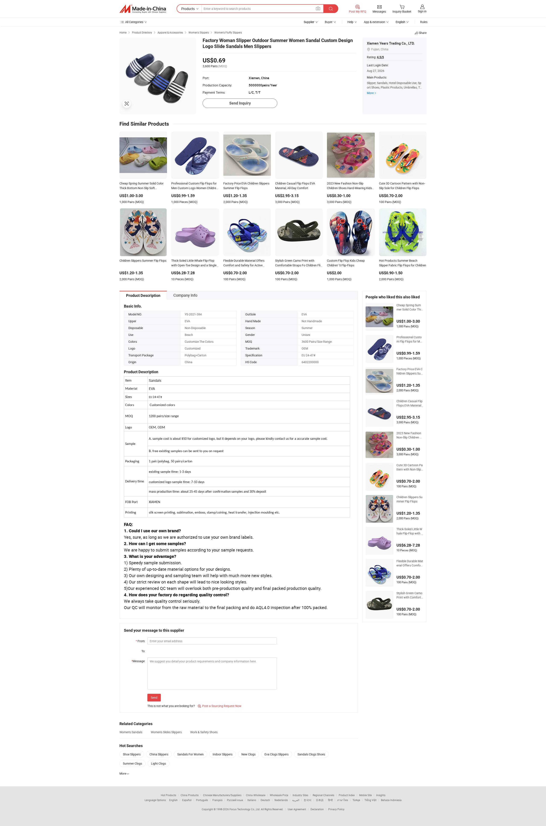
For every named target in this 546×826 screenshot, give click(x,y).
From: (140, 641)
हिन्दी (330, 800)
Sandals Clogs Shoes (311, 754)
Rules (423, 22)
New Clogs (248, 754)
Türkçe (356, 800)
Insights (380, 795)
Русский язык (235, 800)
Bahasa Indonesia (391, 800)
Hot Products (168, 795)
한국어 (307, 800)
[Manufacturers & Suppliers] (142, 8)
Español (187, 800)
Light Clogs (158, 763)
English (173, 800)
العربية (295, 800)
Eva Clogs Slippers (276, 754)
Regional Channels (323, 795)
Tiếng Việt (370, 800)
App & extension (374, 22)
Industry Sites (300, 795)
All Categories (134, 22)
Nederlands (281, 800)
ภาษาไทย (342, 800)
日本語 (320, 800)
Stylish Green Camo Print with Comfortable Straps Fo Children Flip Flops (409, 595)
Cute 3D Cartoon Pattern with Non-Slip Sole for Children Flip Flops (409, 467)
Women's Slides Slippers (166, 732)
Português (202, 800)
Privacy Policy (336, 809)
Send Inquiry (240, 103)
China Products (190, 795)
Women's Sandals (130, 732)
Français (217, 800)
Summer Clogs (132, 763)
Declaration (317, 809)
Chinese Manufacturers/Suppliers (222, 795)
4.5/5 (380, 57)
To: (143, 651)
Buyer (329, 22)
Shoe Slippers (132, 754)
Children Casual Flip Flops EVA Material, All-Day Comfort (409, 403)
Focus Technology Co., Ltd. (245, 809)
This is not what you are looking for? (171, 706)
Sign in (422, 11)
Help (350, 22)
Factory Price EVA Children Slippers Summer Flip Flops (409, 371)
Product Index (347, 795)
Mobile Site (365, 795)
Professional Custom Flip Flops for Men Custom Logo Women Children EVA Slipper (409, 339)
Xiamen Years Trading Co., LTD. (391, 43)
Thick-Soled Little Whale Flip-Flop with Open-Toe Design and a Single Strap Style (409, 531)
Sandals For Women (190, 754)
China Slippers (159, 754)
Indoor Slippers (222, 754)
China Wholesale (255, 795)
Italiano (251, 800)
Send (154, 697)
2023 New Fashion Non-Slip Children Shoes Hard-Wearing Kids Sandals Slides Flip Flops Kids (409, 435)
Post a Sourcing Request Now (219, 706)
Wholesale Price (279, 795)
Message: (138, 661)
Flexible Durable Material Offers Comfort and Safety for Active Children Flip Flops (409, 563)
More (370, 93)
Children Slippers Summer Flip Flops (409, 499)
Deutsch (265, 800)
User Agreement (297, 809)
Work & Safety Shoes (204, 732)
